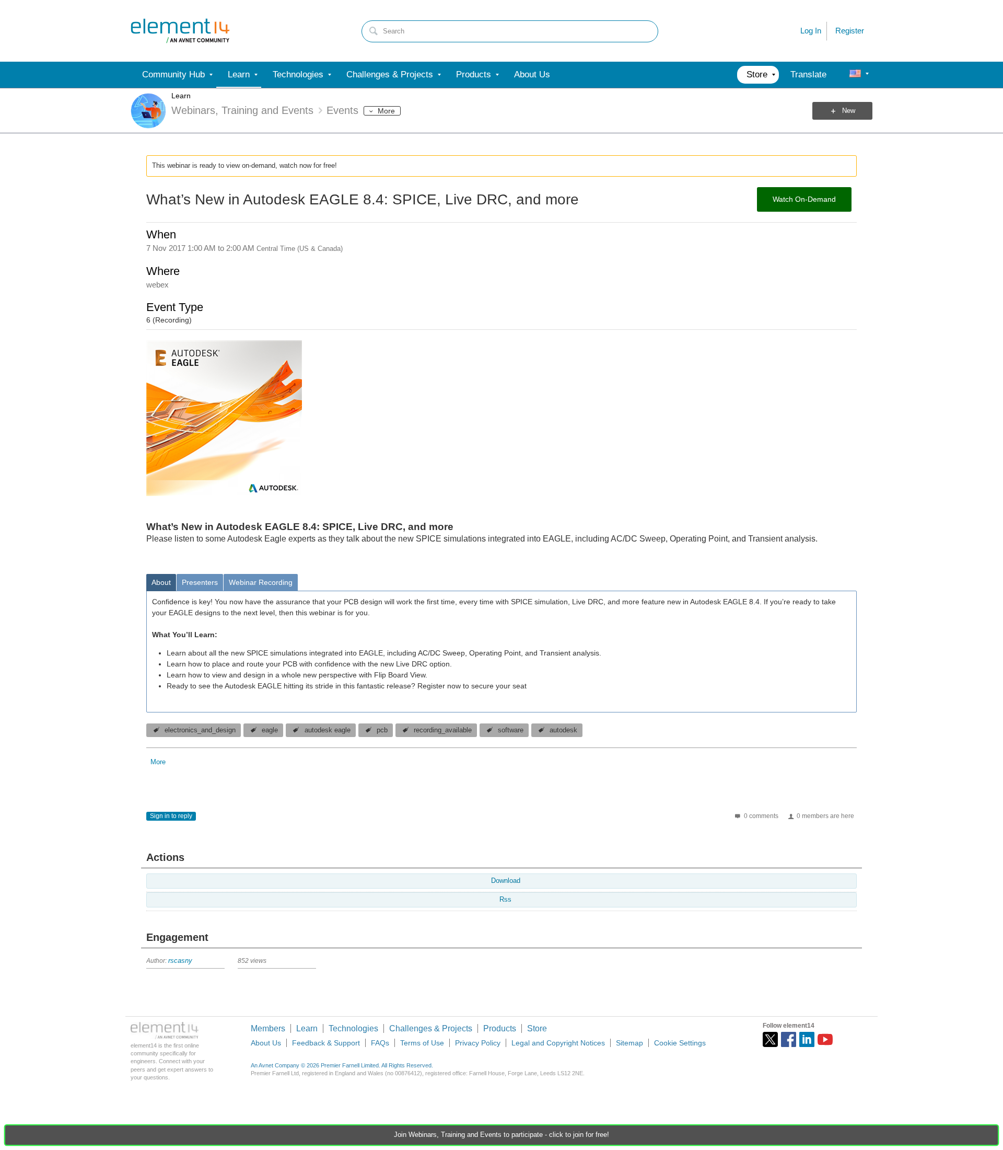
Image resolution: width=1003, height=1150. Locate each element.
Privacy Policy (477, 1043)
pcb (382, 730)
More (386, 111)
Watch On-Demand (804, 199)
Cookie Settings (680, 1043)
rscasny (180, 960)
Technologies (353, 1028)
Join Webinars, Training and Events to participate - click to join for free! (501, 1134)
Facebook (788, 1039)
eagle (270, 730)
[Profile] (855, 75)
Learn (181, 95)
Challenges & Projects (430, 1028)
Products (499, 1028)
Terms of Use (422, 1043)
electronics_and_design (200, 730)
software (510, 730)
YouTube (825, 1039)
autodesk (563, 730)
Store (537, 1028)
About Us (266, 1043)
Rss (505, 899)
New (848, 110)
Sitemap (629, 1043)
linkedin (806, 1039)
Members (268, 1028)
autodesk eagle (328, 730)
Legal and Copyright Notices (558, 1043)
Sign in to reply (171, 816)
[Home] (180, 31)
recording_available (443, 730)
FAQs (380, 1043)
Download (505, 880)
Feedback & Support (326, 1043)
